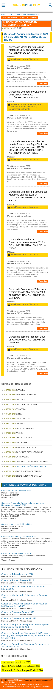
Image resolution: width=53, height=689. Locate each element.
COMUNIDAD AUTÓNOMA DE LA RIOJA (25, 466)
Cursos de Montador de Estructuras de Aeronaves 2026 (25, 596)
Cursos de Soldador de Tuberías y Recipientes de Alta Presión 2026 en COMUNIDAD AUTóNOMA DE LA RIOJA (27, 293)
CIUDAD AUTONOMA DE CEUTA (22, 471)
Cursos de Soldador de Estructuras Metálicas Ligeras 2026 (23, 587)
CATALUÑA (14, 390)
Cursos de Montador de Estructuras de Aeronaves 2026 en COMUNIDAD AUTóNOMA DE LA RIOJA (27, 243)
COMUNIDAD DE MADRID (20, 395)
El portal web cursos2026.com (16, 686)
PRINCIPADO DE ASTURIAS (20, 447)
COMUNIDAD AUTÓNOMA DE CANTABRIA (26, 462)
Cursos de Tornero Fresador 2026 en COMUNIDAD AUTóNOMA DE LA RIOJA (27, 339)
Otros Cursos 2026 (8, 662)
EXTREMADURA (16, 457)
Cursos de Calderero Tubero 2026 (17, 612)
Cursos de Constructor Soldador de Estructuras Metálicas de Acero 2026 (24, 605)
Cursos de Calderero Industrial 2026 (18, 618)
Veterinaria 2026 (23, 662)
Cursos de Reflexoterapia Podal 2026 (22, 670)
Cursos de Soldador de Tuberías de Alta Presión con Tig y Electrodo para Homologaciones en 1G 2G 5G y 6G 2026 (26, 635)
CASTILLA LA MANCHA (19, 428)
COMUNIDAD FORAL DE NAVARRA (23, 452)
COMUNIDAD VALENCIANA (20, 404)
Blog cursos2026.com (40, 686)
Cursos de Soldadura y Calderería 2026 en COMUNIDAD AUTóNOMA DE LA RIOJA (27, 94)
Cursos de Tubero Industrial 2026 (17, 574)
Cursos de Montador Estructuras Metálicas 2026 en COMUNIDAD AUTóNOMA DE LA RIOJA (26, 50)
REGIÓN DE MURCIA (18, 438)
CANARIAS (14, 423)
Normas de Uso (8, 682)
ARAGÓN (13, 433)
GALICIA (13, 414)
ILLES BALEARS (16, 443)
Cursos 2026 (6, 15)
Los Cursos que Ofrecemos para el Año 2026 (22, 684)
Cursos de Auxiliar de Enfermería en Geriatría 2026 (21, 666)
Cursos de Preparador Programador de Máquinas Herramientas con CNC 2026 (22, 504)
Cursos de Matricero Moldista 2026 (16, 524)
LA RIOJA (12, 28)
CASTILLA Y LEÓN (17, 419)
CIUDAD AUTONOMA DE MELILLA (23, 476)
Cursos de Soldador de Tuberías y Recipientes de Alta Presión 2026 (25, 645)
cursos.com (26, 5)
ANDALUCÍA (14, 400)
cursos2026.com (15, 680)
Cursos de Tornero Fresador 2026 (16, 491)
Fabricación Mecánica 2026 (28, 15)
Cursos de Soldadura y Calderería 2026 (18, 536)
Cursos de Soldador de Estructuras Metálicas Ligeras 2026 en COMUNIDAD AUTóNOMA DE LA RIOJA (28, 196)
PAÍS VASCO (15, 409)
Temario (42, 83)
